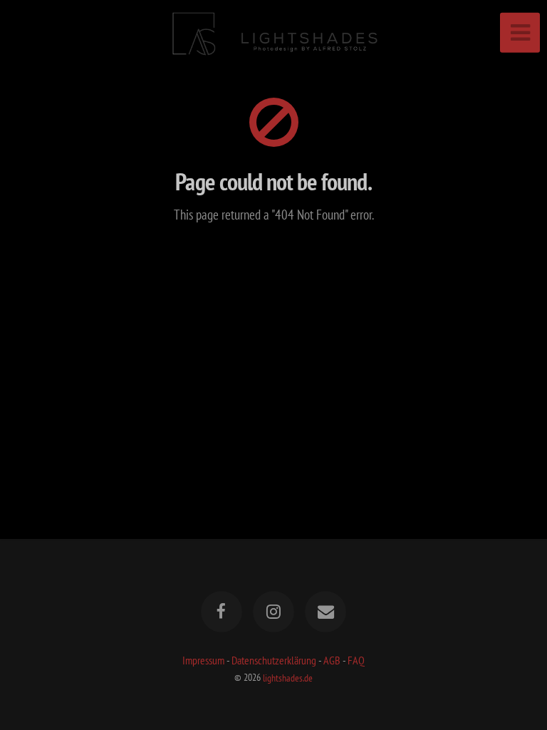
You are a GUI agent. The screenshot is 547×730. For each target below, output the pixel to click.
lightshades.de (288, 677)
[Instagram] (273, 611)
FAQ (356, 660)
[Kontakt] (326, 611)
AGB (331, 660)
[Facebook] (221, 611)
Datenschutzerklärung (273, 660)
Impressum (203, 660)
